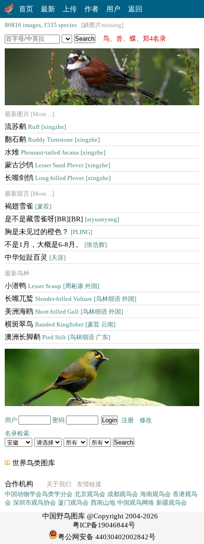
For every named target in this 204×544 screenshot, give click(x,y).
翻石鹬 (52, 139)
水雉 (55, 152)
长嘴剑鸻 (58, 177)
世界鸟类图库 (33, 463)
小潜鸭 (52, 286)
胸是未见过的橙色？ (48, 232)
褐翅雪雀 (28, 206)
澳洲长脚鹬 (57, 337)
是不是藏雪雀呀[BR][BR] (62, 219)
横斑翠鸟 (60, 324)
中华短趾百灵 (35, 257)
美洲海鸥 (64, 311)
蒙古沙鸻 (57, 165)
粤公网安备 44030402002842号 (107, 537)
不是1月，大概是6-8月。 (56, 244)
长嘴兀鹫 (70, 298)
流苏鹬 (35, 126)
